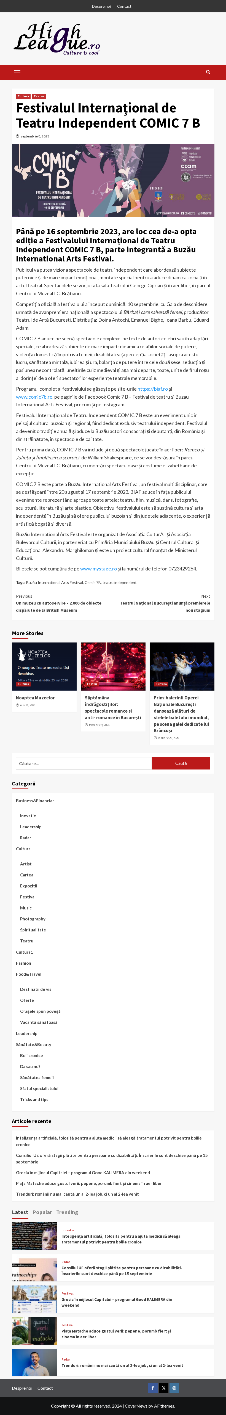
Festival (28, 896)
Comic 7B (93, 582)
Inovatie (28, 815)
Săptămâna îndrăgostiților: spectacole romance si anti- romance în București (113, 707)
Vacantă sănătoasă (39, 1022)
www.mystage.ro (98, 569)
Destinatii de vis (35, 989)
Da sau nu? (30, 1066)
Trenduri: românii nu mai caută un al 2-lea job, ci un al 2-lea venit (77, 1193)
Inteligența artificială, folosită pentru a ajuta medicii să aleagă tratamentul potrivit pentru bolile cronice (109, 1141)
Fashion (23, 963)
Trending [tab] (67, 1212)
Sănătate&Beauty (33, 1044)
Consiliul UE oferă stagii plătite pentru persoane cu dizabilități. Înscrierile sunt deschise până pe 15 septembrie (112, 1158)
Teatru (39, 96)
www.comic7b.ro (34, 397)
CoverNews (136, 1405)
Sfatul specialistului (39, 1088)
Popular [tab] (42, 1212)
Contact (124, 6)
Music (26, 907)
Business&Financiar (35, 800)
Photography (32, 918)
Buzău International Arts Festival (54, 582)
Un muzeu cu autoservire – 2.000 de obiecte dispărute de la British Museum (58, 603)
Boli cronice (31, 1055)
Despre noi (101, 6)
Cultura (23, 96)
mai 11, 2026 (27, 705)
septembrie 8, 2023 (35, 136)
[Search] (208, 72)
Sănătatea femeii (37, 1077)
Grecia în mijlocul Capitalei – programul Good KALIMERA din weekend (83, 1172)
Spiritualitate (33, 929)
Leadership (31, 826)
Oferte (27, 1000)
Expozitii (28, 885)
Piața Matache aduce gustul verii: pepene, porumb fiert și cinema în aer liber (89, 1183)
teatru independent (120, 582)
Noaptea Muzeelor (35, 698)
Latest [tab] (20, 1212)
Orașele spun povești (40, 1011)
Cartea (26, 874)
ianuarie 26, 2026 (168, 738)
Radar (25, 837)
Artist (26, 863)
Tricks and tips (34, 1099)
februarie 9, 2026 (99, 725)
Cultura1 (24, 952)
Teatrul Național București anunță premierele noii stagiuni (165, 603)
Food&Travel (28, 974)
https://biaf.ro (153, 389)
